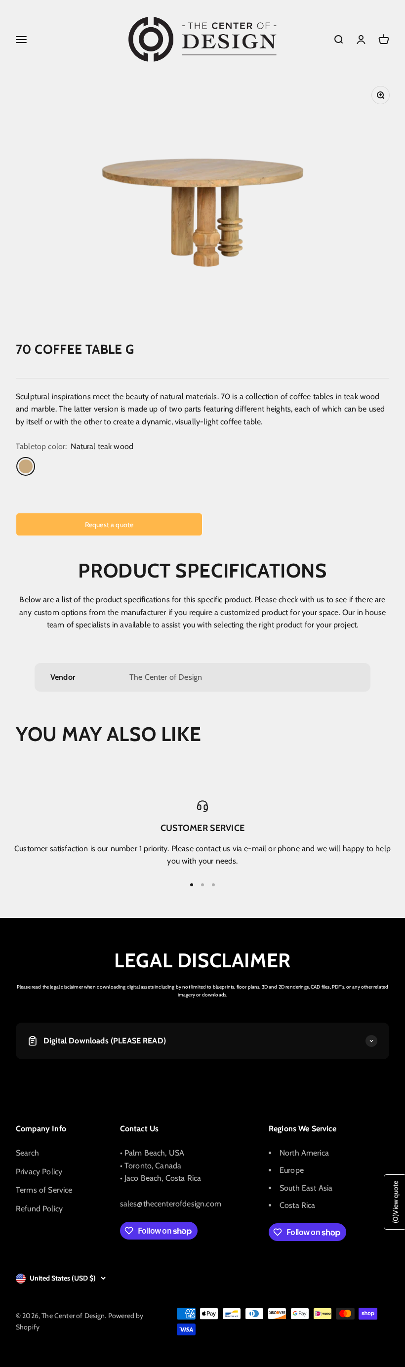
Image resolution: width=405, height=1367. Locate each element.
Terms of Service (44, 1190)
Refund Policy (39, 1208)
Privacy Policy (39, 1171)
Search (27, 1153)
